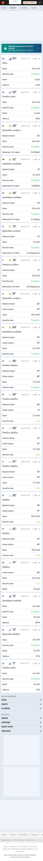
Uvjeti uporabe (8, 855)
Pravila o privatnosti (18, 855)
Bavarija (35, 835)
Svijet (4, 835)
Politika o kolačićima (30, 855)
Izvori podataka (25, 857)
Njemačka (23, 835)
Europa (13, 835)
